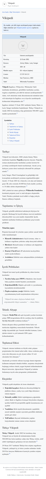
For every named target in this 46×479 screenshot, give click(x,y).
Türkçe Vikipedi (14, 141)
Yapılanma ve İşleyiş (16, 126)
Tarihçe (11, 124)
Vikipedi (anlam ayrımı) (24, 28)
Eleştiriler (12, 138)
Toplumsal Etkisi (14, 135)
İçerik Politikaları (14, 129)
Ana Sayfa (5, 12)
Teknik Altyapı (13, 132)
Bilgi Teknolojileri (15, 12)
